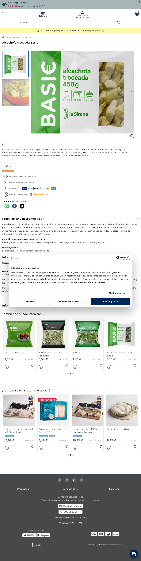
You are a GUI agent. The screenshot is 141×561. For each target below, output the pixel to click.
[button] (68, 156)
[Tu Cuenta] (82, 14)
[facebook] (14, 219)
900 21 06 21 (70, 526)
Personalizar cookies (69, 301)
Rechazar (30, 301)
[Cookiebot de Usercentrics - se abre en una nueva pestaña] (118, 258)
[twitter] (22, 219)
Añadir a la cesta (70, 156)
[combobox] (70, 22)
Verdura (17, 37)
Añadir (30, 380)
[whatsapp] (6, 219)
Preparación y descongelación (23, 231)
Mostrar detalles (117, 293)
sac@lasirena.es (72, 520)
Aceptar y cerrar (111, 301)
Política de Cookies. (95, 282)
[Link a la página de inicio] (6, 37)
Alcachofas (28, 37)
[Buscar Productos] (118, 22)
